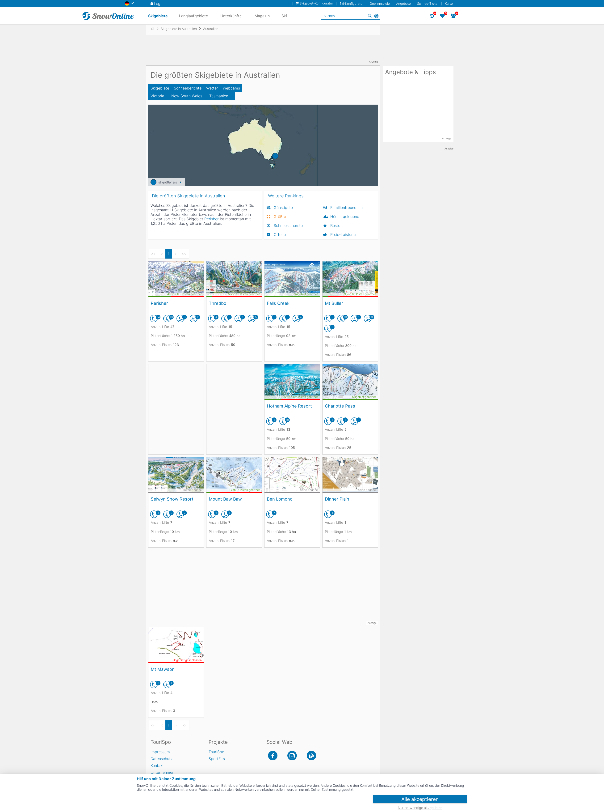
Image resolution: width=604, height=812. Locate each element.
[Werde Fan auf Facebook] (272, 755)
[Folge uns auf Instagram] (292, 755)
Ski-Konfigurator (352, 3)
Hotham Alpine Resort (289, 405)
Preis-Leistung (343, 234)
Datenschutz (161, 758)
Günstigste (283, 207)
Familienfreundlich (346, 207)
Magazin (262, 15)
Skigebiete (160, 88)
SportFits (217, 758)
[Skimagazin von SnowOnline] (311, 755)
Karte (449, 3)
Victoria (157, 96)
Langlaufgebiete (193, 15)
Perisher (159, 303)
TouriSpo (216, 751)
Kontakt (157, 765)
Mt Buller (334, 303)
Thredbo (217, 303)
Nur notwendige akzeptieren (420, 808)
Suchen (370, 16)
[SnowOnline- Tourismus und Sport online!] (154, 28)
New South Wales (186, 96)
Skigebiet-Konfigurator (316, 3)
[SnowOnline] (108, 16)
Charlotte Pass (340, 405)
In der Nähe (376, 16)
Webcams (231, 88)
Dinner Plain (337, 499)
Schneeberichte (187, 88)
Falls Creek (278, 303)
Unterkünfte (231, 15)
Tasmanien (218, 96)
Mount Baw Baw (225, 499)
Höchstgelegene (344, 216)
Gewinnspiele (380, 3)
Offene (280, 234)
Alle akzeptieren (420, 799)
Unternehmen (162, 772)
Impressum (160, 751)
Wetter (212, 88)
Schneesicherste (288, 225)
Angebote (403, 3)
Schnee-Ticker (428, 3)
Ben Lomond (280, 499)
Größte (280, 216)
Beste (335, 225)
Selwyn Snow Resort (172, 499)
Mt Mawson (163, 669)
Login (159, 3)
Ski (284, 15)
